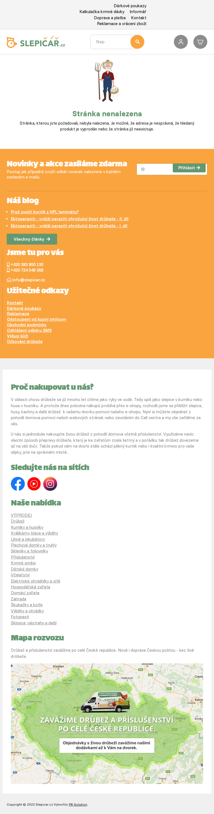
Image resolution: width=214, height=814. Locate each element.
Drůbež (18, 521)
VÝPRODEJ (21, 515)
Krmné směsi (23, 563)
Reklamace (18, 313)
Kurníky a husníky (27, 527)
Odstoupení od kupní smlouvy (36, 319)
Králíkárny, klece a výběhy (34, 533)
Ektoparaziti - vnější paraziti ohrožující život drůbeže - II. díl (69, 218)
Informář (138, 11)
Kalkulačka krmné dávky (101, 11)
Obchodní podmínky (27, 324)
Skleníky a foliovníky (29, 551)
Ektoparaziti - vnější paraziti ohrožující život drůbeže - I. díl (69, 225)
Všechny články (29, 239)
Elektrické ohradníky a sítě (35, 581)
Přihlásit (186, 167)
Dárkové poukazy (130, 5)
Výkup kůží (17, 336)
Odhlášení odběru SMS (29, 330)
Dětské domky (24, 569)
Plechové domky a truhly (34, 545)
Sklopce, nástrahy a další (34, 622)
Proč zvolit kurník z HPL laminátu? (45, 211)
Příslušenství (23, 557)
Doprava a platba (110, 17)
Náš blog (23, 201)
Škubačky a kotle (27, 604)
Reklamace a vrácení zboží (121, 23)
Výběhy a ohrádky (27, 610)
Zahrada (18, 599)
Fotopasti (20, 616)
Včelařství (20, 575)
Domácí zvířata (25, 592)
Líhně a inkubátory (28, 539)
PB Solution (78, 804)
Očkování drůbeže (25, 341)
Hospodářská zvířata (30, 587)
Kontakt (138, 17)
